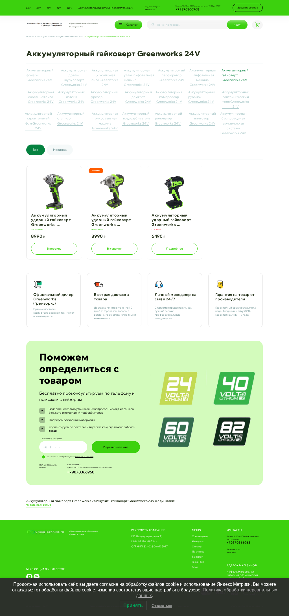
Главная (30, 36)
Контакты (198, 541)
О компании (200, 536)
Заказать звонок (247, 7)
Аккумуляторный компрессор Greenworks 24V (169, 97)
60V (49, 7)
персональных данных (84, 457)
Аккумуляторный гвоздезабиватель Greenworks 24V (136, 118)
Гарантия (198, 561)
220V (69, 7)
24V (28, 7)
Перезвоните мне (115, 447)
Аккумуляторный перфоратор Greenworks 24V (171, 75)
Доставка (198, 551)
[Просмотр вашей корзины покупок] (257, 24)
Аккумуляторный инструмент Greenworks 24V (105, 7)
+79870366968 (187, 9)
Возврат (197, 556)
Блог (195, 567)
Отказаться (162, 605)
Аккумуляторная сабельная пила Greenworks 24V (41, 97)
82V (59, 7)
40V (38, 7)
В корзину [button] (54, 248)
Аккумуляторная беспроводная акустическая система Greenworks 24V (233, 123)
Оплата (197, 546)
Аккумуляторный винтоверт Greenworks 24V (202, 118)
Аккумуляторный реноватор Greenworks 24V (168, 118)
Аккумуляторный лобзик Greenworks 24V (71, 97)
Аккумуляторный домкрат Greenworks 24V (138, 97)
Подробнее (174, 248)
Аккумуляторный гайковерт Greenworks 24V (235, 75)
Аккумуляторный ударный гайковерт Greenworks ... (51, 220)
